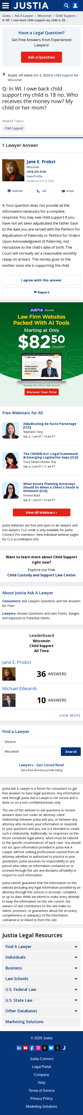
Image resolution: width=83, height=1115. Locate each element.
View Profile (34, 176)
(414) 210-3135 (36, 172)
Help (41, 1083)
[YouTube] (25, 1048)
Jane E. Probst (41, 162)
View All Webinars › (41, 512)
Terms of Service (42, 1090)
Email (70, 191)
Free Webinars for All (22, 413)
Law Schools (16, 978)
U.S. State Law (18, 1000)
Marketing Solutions (24, 1021)
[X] (57, 1048)
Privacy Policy (41, 1098)
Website (17, 191)
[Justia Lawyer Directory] (64, 1048)
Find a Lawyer (15, 731)
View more (70, 715)
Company (41, 1075)
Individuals (15, 957)
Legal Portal (41, 1067)
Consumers (11, 601)
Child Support (65, 15)
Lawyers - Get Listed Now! (41, 765)
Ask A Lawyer (24, 15)
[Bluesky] (51, 1048)
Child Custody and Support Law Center (41, 575)
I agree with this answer (41, 280)
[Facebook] (32, 1048)
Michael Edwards (19, 688)
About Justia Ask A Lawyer (27, 592)
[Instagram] (38, 1048)
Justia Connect (41, 1059)
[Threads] (44, 1048)
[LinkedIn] (19, 1048)
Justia (6, 15)
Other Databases (21, 1010)
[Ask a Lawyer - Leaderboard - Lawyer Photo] (8, 674)
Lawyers (8, 613)
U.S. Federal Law (20, 989)
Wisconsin (44, 15)
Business (13, 968)
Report (43, 292)
